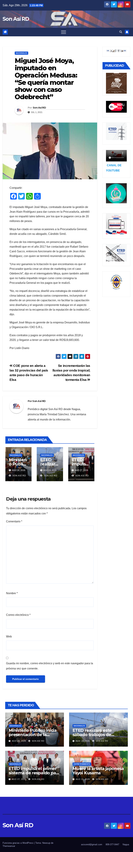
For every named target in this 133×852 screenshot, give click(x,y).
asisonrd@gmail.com (91, 844)
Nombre (12, 593)
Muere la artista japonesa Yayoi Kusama (98, 770)
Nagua (126, 844)
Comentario (14, 521)
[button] (120, 31)
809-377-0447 (112, 844)
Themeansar (9, 846)
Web (9, 636)
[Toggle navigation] (63, 32)
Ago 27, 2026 (19, 779)
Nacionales (21, 53)
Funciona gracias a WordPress (18, 843)
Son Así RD (16, 19)
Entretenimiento (82, 764)
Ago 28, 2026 (19, 741)
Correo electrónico (18, 614)
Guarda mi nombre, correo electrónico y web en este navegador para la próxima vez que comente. (49, 666)
